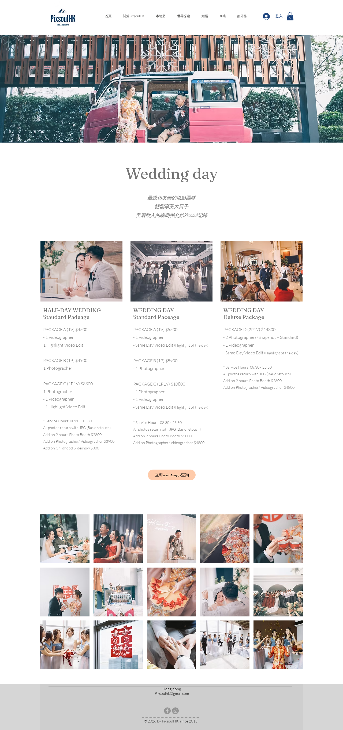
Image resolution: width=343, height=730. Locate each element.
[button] (290, 16)
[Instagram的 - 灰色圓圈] (175, 710)
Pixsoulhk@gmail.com (172, 693)
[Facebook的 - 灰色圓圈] (167, 710)
